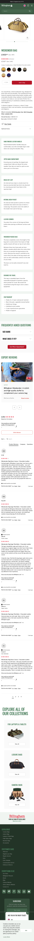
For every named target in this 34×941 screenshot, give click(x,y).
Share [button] (19, 486)
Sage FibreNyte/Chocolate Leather (14, 69)
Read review (25, 398)
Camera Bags (6, 832)
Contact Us (6, 886)
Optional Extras (5, 128)
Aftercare (5, 851)
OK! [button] (26, 930)
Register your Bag (7, 854)
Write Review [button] (17, 432)
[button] (6, 938)
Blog (4, 880)
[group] (17, 417)
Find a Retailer (6, 860)
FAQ (4, 858)
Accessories (6, 843)
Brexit (4, 878)
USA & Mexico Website (9, 884)
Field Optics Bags (7, 838)
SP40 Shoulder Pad (17, 112)
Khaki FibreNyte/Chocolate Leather (3, 69)
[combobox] (17, 11)
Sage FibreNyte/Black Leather (25, 69)
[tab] (13, 444)
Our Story (5, 873)
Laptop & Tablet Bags (8, 836)
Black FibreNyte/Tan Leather (9, 69)
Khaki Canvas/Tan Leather (3, 75)
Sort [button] (2, 439)
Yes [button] (13, 486)
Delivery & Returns (8, 864)
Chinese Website (7, 882)
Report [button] (15, 486)
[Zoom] (27, 37)
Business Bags (6, 840)
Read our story (17, 821)
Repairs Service (7, 856)
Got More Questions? (17, 347)
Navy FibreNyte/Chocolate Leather (9, 75)
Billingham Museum (8, 875)
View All (17, 744)
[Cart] (28, 5)
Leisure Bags (6, 834)
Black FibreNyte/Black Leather (19, 69)
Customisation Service (8, 862)
